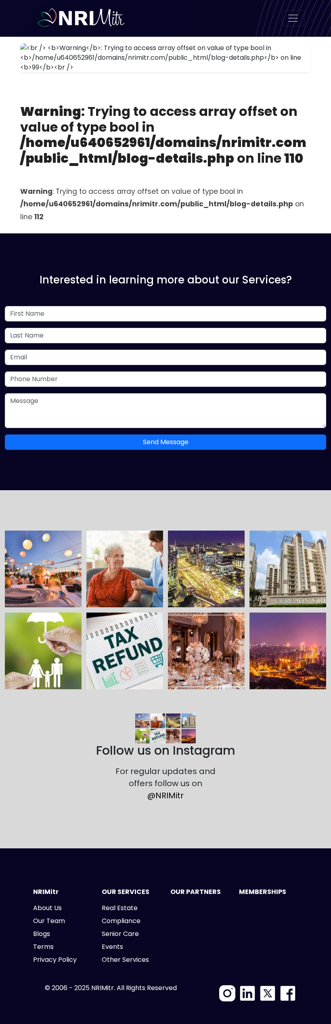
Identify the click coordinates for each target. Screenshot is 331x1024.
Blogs (41, 933)
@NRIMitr (165, 795)
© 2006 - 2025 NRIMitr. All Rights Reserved (111, 988)
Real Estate (120, 908)
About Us (47, 908)
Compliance (121, 920)
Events (112, 946)
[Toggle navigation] (293, 18)
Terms (43, 946)
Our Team (49, 920)
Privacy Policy (55, 959)
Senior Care (120, 933)
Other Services (125, 959)
